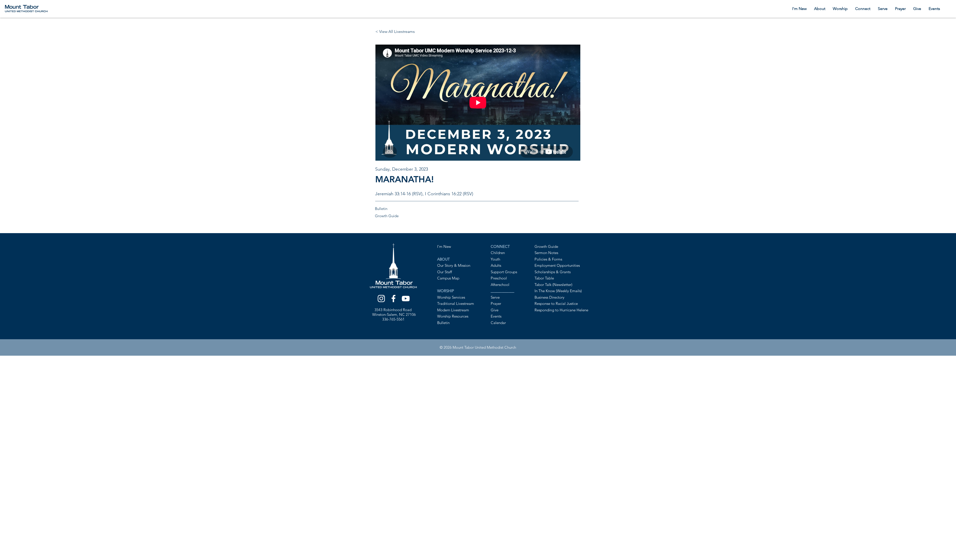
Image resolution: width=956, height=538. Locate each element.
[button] (819, 8)
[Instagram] (381, 298)
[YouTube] (406, 298)
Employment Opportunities (557, 265)
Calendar (498, 322)
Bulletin (443, 322)
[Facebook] (393, 298)
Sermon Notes (546, 252)
